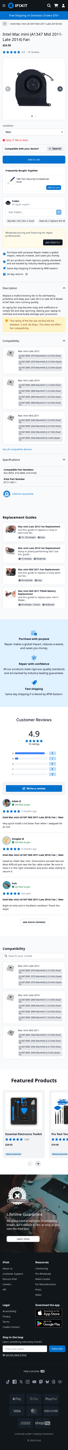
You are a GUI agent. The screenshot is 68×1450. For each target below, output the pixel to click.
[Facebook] (15, 1382)
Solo (14, 883)
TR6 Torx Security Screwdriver (33, 178)
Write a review (36, 788)
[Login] (63, 5)
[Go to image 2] (36, 116)
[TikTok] (8, 1382)
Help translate (31, 1371)
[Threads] (54, 1382)
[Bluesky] (47, 1382)
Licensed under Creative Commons (34, 1433)
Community (41, 1268)
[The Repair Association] (60, 1382)
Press (38, 1289)
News (38, 1294)
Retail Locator (42, 1279)
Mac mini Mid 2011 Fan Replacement (39, 569)
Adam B (16, 801)
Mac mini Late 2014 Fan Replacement (39, 548)
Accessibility (9, 1311)
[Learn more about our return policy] (26, 274)
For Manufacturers (45, 1284)
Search (56, 148)
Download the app (47, 1305)
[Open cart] (56, 5)
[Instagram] (28, 1382)
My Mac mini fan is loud (20, 220)
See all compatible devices (17, 449)
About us (8, 1268)
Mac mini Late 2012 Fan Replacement (39, 526)
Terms (6, 1321)
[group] (8, 89)
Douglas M (18, 838)
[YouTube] (34, 1382)
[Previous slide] (30, 1164)
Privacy (6, 1316)
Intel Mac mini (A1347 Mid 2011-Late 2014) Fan (36, 23)
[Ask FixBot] (58, 212)
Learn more (23, 1238)
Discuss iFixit (10, 1279)
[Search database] (49, 5)
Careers (7, 1284)
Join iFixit (53, 242)
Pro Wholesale (43, 1273)
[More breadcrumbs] (5, 24)
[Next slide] (38, 1164)
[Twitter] (21, 1382)
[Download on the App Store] (48, 1313)
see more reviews (34, 922)
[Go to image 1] (32, 116)
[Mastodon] (41, 1382)
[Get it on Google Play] (48, 1323)
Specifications (11, 460)
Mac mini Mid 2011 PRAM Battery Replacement (37, 592)
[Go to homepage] (19, 6)
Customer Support (13, 1273)
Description (10, 288)
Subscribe (57, 1348)
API (4, 1289)
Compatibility (11, 341)
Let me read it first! (16, 1354)
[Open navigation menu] (4, 5)
